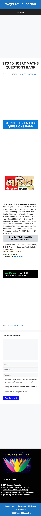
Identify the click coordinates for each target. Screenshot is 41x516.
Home (7, 506)
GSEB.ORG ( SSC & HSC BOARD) (15, 490)
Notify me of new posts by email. (17, 392)
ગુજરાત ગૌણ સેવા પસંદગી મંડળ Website (16, 495)
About (14, 506)
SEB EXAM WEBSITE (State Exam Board (18, 492)
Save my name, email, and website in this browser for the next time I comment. (21, 381)
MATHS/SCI (18, 325)
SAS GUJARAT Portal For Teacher (16, 487)
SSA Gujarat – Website (12, 485)
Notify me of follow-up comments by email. (21, 387)
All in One (9, 325)
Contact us (22, 506)
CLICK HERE (18, 257)
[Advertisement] (20, 37)
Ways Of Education (20, 4)
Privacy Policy (20, 509)
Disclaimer (32, 506)
